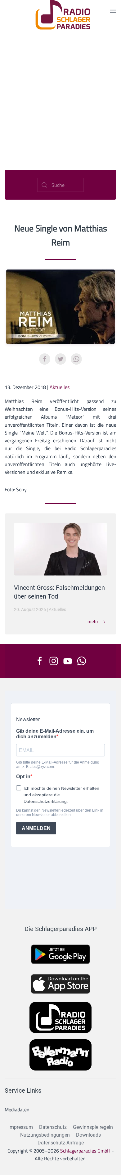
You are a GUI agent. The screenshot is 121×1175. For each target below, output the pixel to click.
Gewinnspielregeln (93, 1127)
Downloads (88, 1135)
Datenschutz (53, 1127)
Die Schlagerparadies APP (61, 929)
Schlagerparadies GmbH (85, 1150)
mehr (93, 621)
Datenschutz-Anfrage (61, 1143)
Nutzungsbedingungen (45, 1135)
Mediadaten (17, 1109)
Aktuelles (59, 387)
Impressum (20, 1127)
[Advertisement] (60, 93)
